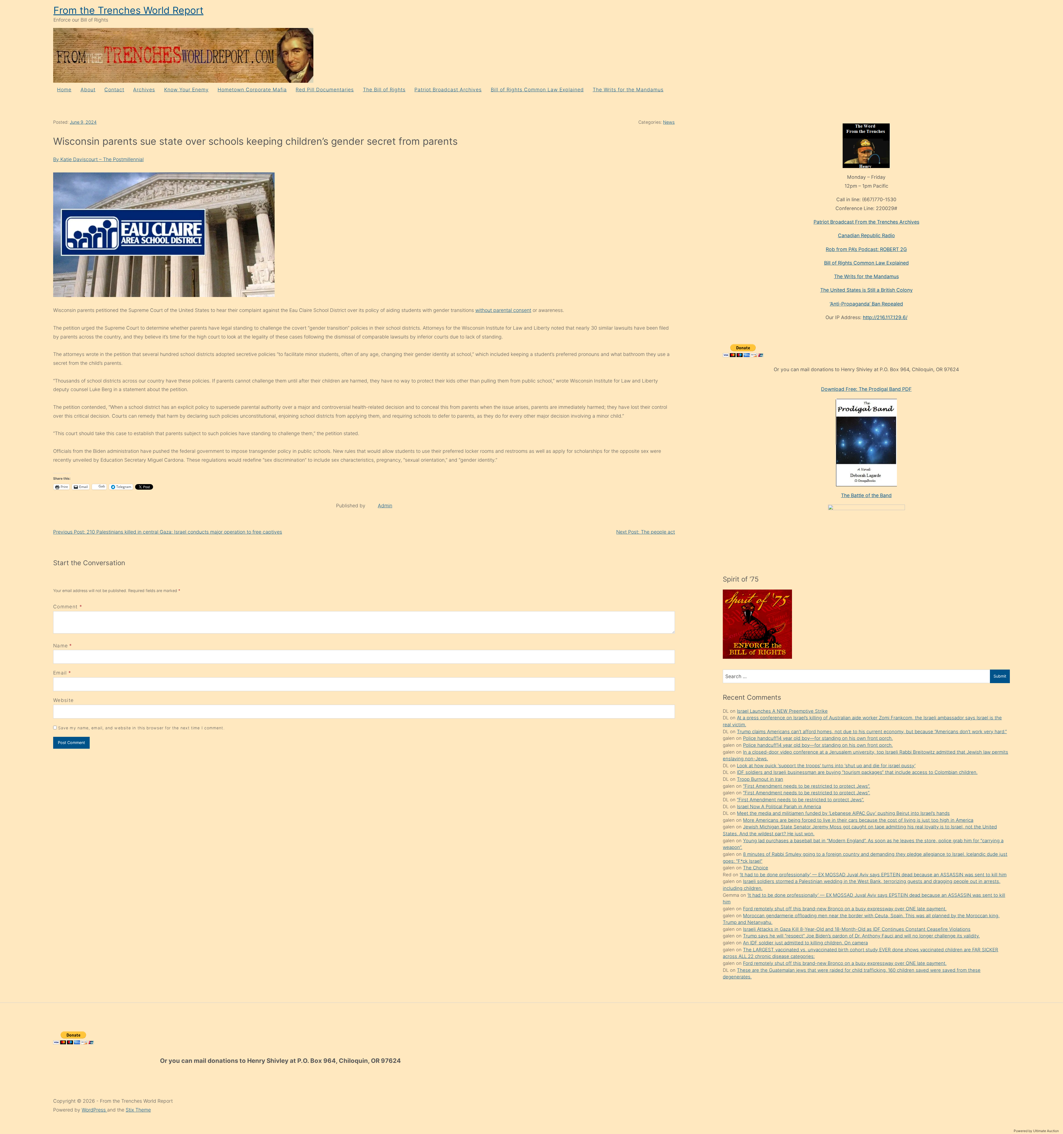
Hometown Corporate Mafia (252, 89)
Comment (67, 606)
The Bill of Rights (384, 89)
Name (60, 646)
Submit (1000, 676)
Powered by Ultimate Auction (1036, 1131)
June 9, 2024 (83, 122)
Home (64, 89)
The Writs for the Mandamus (628, 89)
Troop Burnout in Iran (760, 779)
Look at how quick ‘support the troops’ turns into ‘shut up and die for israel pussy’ (826, 765)
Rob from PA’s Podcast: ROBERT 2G (866, 249)
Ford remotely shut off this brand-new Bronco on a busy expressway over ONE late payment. (844, 908)
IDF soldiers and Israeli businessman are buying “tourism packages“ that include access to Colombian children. (857, 772)
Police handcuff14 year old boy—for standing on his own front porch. (818, 738)
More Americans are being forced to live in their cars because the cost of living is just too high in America (858, 820)
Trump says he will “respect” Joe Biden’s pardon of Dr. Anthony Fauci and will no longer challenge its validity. (861, 936)
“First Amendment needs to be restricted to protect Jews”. (806, 786)
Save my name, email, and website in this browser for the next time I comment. (141, 727)
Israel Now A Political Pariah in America (779, 806)
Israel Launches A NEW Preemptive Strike (782, 711)
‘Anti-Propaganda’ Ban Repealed (866, 304)
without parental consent (503, 310)
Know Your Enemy (186, 89)
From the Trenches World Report (128, 10)
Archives (144, 89)
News (669, 122)
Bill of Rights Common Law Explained (537, 89)
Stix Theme (138, 1110)
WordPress (94, 1110)
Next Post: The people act (645, 532)
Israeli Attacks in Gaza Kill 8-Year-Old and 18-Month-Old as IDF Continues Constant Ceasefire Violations (857, 929)
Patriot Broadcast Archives (448, 89)
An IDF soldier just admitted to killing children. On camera (805, 943)
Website (63, 700)
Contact (114, 89)
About (88, 89)
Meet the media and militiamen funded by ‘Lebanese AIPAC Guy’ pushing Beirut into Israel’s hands (843, 813)
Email (60, 673)
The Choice (755, 867)
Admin (385, 505)
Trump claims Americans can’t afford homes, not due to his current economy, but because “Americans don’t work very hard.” (872, 731)
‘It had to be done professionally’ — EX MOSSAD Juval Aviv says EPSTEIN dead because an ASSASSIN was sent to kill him (873, 874)
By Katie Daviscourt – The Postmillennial (98, 159)
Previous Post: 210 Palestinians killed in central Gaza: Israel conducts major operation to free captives (167, 532)
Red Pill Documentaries (325, 89)
